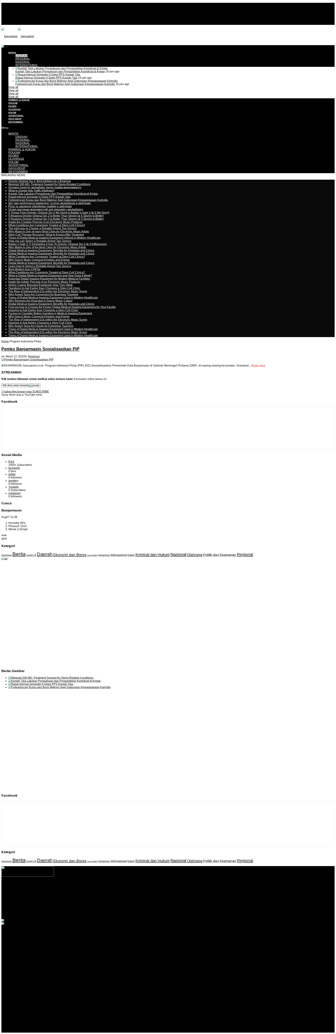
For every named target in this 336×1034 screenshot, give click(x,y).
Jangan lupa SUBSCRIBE (32, 391)
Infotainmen (104, 555)
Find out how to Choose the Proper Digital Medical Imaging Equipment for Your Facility (62, 307)
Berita (19, 554)
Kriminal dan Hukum (152, 554)
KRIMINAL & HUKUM (18, 100)
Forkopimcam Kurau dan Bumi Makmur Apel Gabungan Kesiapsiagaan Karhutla (65, 84)
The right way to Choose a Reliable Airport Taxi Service (42, 228)
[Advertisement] (65, 53)
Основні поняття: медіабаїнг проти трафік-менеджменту (44, 187)
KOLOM (12, 113)
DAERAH (21, 136)
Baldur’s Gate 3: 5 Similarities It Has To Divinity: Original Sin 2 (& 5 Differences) (57, 244)
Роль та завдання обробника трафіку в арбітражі (40, 206)
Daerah (44, 554)
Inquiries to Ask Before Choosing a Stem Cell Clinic (40, 322)
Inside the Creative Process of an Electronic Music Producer (45, 222)
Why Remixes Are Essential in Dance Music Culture (40, 300)
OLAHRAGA (14, 109)
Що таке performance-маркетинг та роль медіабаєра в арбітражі (49, 203)
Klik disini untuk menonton (16, 385)
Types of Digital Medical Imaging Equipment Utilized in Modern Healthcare (54, 237)
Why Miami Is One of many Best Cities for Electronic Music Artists (48, 231)
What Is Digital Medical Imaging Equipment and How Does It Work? (50, 275)
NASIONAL (22, 62)
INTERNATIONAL (26, 65)
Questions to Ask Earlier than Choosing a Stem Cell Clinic (44, 288)
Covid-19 (31, 555)
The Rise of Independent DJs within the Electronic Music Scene (47, 291)
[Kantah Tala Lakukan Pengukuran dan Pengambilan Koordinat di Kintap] (61, 68)
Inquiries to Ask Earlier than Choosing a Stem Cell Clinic (43, 310)
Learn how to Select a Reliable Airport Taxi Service (39, 266)
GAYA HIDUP (14, 119)
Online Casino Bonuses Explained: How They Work (40, 285)
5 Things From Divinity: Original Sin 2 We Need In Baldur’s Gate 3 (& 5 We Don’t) (58, 212)
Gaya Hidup (92, 555)
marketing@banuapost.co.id (168, 896)
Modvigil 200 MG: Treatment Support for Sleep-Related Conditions (49, 184)
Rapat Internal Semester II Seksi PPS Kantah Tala (46, 77)
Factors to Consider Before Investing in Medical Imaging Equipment (50, 313)
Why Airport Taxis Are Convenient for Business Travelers (43, 294)
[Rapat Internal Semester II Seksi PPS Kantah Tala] (47, 74)
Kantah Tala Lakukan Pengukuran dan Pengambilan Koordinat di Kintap (60, 71)
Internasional (119, 554)
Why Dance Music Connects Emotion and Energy (39, 259)
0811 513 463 (160, 893)
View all (13, 87)
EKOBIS (12, 106)
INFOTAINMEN (15, 122)
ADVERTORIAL (16, 116)
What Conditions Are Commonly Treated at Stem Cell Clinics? (46, 225)
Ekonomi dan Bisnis (69, 555)
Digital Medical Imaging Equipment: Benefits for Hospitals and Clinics (51, 250)
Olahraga (194, 555)
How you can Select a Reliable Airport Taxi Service (39, 240)
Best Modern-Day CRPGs (24, 269)
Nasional (178, 554)
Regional (34, 356)
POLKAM (13, 103)
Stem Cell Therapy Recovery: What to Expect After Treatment (46, 234)
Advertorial (6, 555)
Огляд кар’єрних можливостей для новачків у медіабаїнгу (45, 209)
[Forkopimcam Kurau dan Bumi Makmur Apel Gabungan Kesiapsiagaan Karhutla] (66, 80)
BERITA (13, 133)
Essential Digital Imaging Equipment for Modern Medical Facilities (49, 278)
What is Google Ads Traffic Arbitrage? (31, 190)
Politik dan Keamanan (219, 555)
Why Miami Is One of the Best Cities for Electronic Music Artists (47, 247)
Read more (258, 365)
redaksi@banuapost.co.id (187, 893)
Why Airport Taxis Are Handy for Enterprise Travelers (40, 325)
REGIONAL (22, 140)
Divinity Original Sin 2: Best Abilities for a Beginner (39, 181)
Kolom (131, 555)
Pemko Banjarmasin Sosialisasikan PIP (40, 349)
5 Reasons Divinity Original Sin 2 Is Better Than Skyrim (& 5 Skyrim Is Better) (56, 215)
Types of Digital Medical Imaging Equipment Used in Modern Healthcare (53, 297)
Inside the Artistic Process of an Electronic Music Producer (44, 281)
